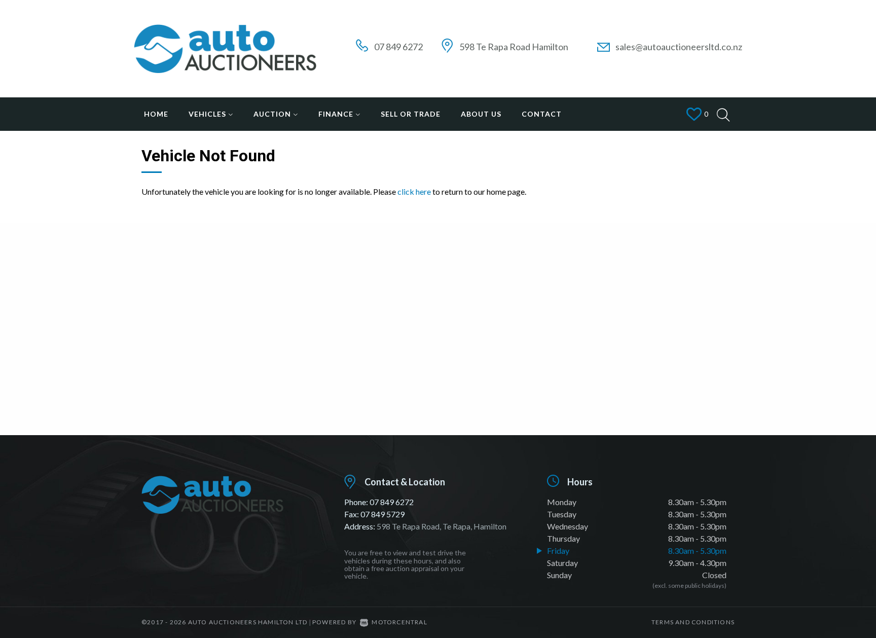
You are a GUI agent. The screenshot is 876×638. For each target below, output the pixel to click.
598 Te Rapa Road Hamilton (513, 46)
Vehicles (208, 114)
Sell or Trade (411, 114)
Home (156, 114)
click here (414, 191)
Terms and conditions (693, 622)
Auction (273, 114)
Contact (542, 114)
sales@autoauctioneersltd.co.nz (678, 46)
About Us (481, 114)
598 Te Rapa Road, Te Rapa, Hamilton (441, 526)
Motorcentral (399, 622)
